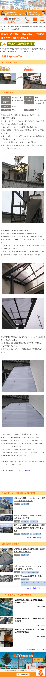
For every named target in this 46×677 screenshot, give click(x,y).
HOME (2, 26)
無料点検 (27, 470)
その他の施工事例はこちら (36, 538)
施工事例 (11, 26)
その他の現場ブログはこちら (35, 649)
